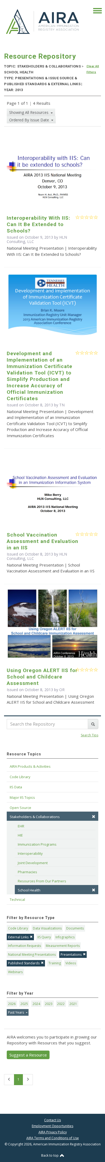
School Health (29, 890)
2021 (73, 1004)
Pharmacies (27, 871)
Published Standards (24, 963)
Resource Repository (40, 56)
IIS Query (44, 937)
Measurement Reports (63, 945)
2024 (36, 1004)
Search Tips (89, 735)
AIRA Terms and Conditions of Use (52, 1138)
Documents (75, 928)
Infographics (65, 937)
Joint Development (33, 862)
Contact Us (52, 1120)
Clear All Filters (92, 69)
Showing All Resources (29, 112)
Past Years (16, 1012)
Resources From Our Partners (42, 881)
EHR (21, 826)
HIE (20, 835)
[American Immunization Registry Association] (43, 21)
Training (54, 963)
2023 (48, 1004)
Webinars (15, 972)
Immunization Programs (37, 844)
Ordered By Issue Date (29, 119)
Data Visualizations (47, 928)
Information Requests (24, 945)
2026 (12, 1004)
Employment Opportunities (52, 1126)
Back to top (50, 1155)
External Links (18, 937)
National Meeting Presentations (32, 954)
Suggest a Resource (28, 1055)
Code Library (18, 928)
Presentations (71, 954)
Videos (70, 963)
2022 (61, 1004)
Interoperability (30, 853)
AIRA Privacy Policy (52, 1132)
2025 (24, 1004)
